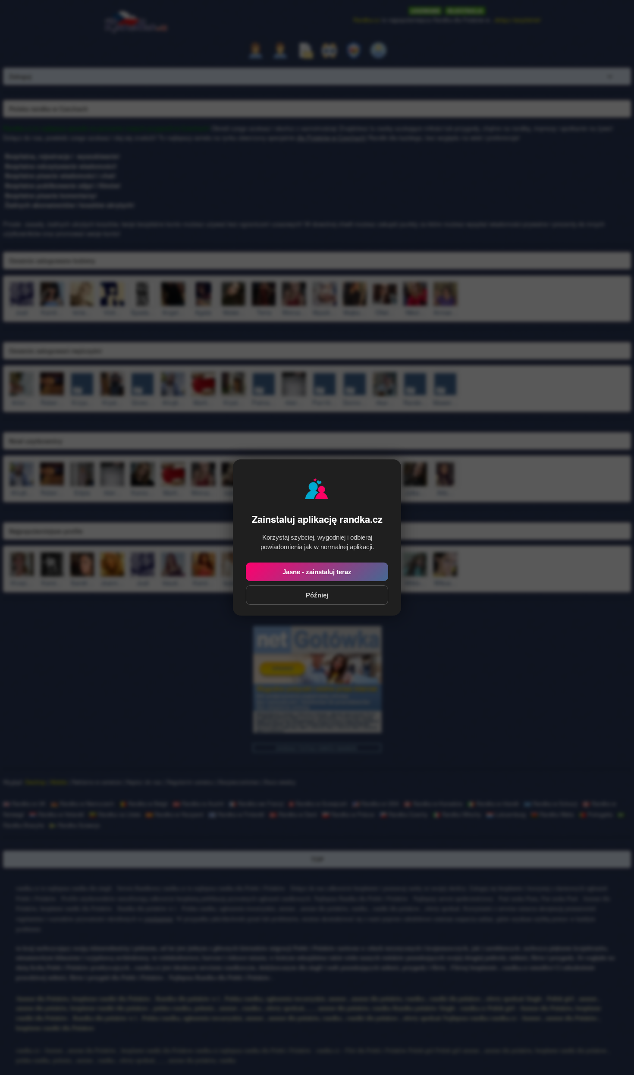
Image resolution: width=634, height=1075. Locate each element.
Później (317, 595)
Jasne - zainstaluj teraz (317, 571)
